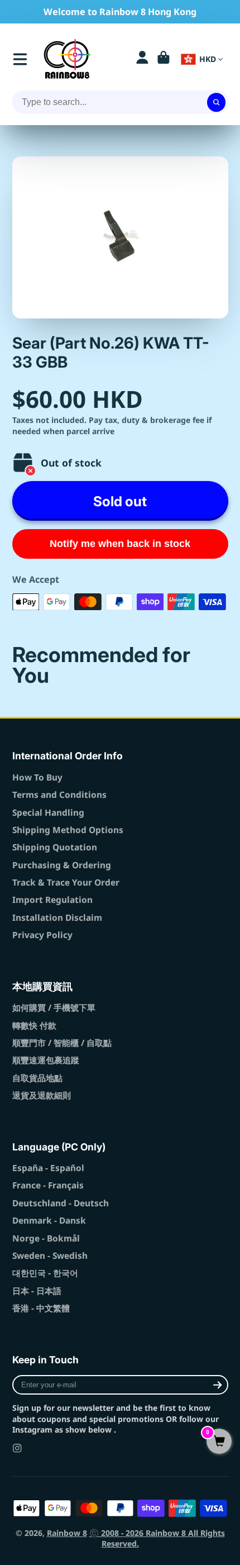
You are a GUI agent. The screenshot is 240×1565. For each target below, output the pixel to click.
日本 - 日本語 (36, 1291)
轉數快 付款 (34, 1025)
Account (142, 59)
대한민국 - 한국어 (45, 1273)
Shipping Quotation (54, 847)
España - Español (48, 1168)
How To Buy (37, 777)
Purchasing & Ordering (61, 865)
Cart (163, 59)
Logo (67, 59)
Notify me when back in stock (120, 543)
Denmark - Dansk (49, 1220)
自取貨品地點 (37, 1078)
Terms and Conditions (59, 795)
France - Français (48, 1185)
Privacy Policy (42, 935)
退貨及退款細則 (41, 1095)
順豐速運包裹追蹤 (45, 1060)
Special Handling (48, 813)
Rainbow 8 (67, 1533)
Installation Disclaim (57, 918)
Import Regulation (52, 900)
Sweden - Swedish (50, 1256)
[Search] (216, 102)
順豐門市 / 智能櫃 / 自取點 (62, 1043)
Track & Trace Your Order (65, 882)
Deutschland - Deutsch (60, 1203)
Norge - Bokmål (46, 1238)
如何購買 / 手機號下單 (53, 1008)
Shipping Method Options (67, 830)
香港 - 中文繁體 (41, 1308)
